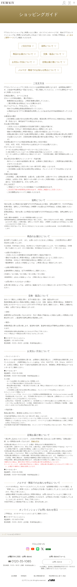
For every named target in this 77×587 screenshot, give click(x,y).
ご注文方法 (26, 46)
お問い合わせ (57, 562)
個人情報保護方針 (39, 576)
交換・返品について (52, 54)
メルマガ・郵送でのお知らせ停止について (37, 70)
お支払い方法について (22, 62)
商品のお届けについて (23, 54)
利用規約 (23, 576)
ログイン (64, 4)
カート (69, 4)
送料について (47, 46)
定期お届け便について (52, 62)
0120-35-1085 (21, 561)
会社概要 (14, 576)
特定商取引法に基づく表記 (57, 576)
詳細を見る (35, 441)
